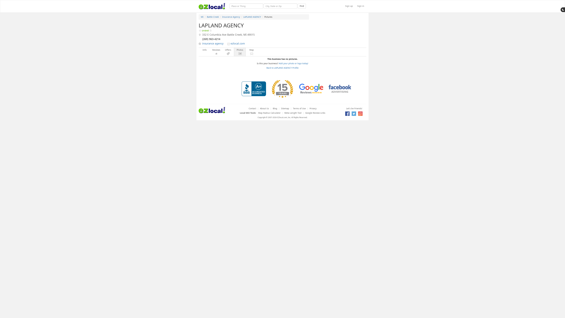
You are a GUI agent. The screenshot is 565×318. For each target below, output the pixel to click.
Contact (252, 108)
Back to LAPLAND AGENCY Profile (282, 67)
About (264, 108)
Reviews (216, 49)
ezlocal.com (238, 43)
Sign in (360, 6)
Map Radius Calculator (269, 112)
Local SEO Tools (248, 112)
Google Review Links (315, 112)
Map (251, 49)
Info (205, 49)
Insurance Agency (231, 16)
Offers (228, 49)
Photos (240, 49)
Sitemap (285, 108)
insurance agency (212, 43)
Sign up (349, 6)
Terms (299, 108)
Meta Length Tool (292, 112)
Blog (275, 108)
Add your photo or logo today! (293, 63)
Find (302, 6)
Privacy (313, 108)
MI (202, 16)
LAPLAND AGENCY (252, 16)
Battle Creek (213, 16)
